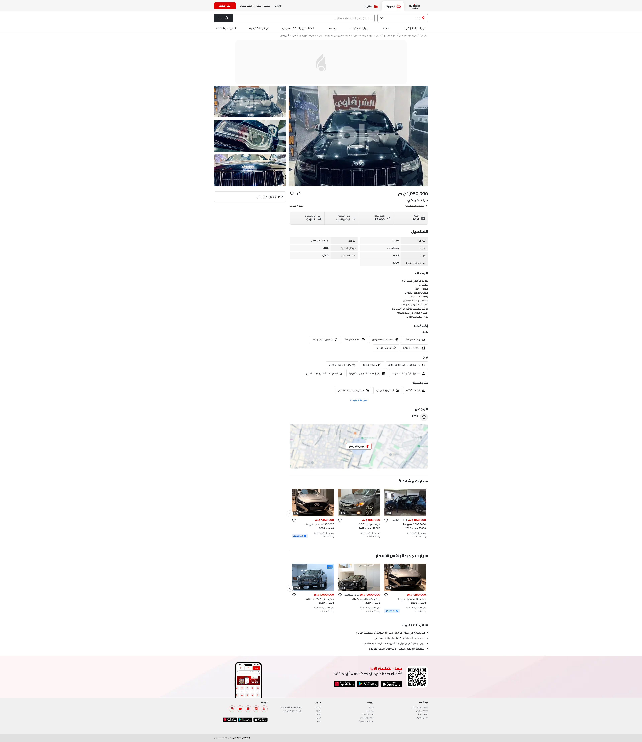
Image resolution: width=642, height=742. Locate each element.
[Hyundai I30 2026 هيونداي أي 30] (313, 513)
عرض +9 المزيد (360, 400)
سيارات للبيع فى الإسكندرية (367, 35)
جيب (319, 35)
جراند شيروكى (306, 35)
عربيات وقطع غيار (415, 28)
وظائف (332, 28)
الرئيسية (424, 35)
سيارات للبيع (390, 35)
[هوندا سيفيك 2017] (359, 513)
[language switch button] (277, 6)
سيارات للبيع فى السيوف (337, 35)
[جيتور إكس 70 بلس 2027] (359, 588)
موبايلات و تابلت (359, 28)
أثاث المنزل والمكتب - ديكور (298, 28)
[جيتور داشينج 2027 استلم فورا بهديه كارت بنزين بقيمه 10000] (313, 588)
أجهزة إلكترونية (258, 28)
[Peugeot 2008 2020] (405, 513)
